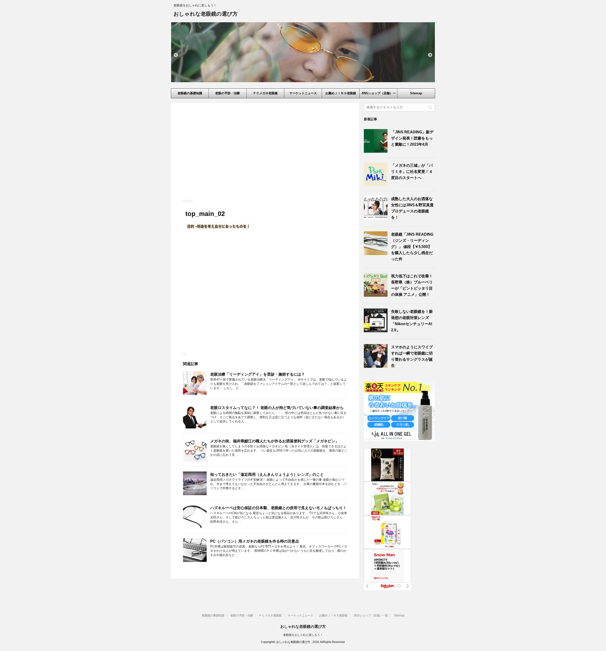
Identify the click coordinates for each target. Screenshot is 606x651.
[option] (303, 52)
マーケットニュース (303, 93)
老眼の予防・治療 (227, 93)
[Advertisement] (265, 155)
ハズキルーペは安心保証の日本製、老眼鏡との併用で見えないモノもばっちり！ (278, 508)
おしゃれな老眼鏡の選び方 (206, 14)
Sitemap (416, 93)
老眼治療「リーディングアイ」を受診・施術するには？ (257, 374)
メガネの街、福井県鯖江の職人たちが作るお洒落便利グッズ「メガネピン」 (274, 441)
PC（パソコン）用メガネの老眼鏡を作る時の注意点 (254, 541)
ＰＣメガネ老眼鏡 (265, 93)
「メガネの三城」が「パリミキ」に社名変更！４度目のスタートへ (412, 171)
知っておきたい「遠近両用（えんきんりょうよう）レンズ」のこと (267, 474)
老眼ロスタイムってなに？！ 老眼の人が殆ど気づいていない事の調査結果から (277, 408)
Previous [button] (176, 55)
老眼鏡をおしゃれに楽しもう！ (303, 635)
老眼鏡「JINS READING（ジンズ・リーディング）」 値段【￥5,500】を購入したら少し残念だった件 (412, 246)
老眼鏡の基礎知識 (190, 93)
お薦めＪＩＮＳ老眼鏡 (340, 93)
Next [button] (430, 55)
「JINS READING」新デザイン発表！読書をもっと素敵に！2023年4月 (412, 138)
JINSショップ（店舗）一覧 (378, 94)
